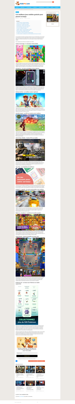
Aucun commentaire (27, 18)
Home (15, 9)
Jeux (52, 7)
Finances (35, 7)
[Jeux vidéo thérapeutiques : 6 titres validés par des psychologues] (40, 383)
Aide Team (17, 18)
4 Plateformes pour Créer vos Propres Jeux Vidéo (30, 375)
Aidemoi (16, 402)
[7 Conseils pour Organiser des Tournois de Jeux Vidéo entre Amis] (40, 369)
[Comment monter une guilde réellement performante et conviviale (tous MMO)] (30, 383)
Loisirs (47, 7)
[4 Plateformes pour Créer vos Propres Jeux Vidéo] (30, 369)
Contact (56, 7)
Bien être (22, 7)
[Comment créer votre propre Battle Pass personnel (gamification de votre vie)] (20, 383)
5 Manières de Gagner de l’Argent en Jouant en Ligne (20, 375)
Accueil (17, 7)
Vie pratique (29, 7)
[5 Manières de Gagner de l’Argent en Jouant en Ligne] (20, 369)
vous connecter (21, 396)
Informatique (41, 7)
